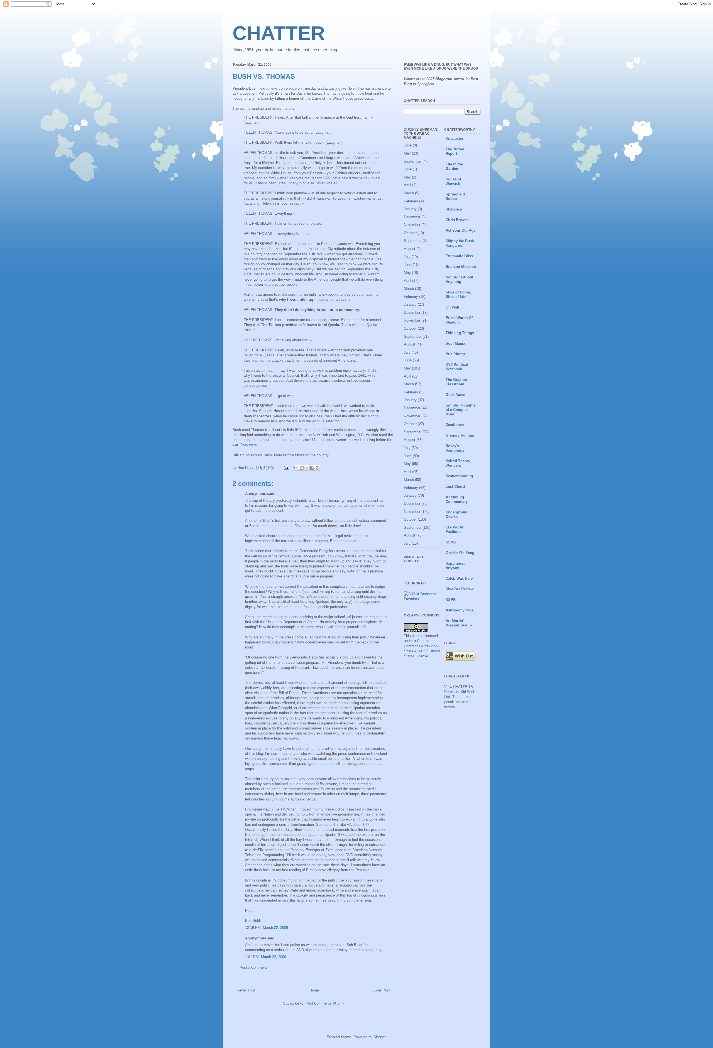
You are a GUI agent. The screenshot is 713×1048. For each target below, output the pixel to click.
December (412, 217)
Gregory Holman (460, 435)
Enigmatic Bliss (459, 256)
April (407, 185)
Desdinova (455, 425)
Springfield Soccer (455, 196)
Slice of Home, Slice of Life (458, 294)
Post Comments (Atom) (325, 1003)
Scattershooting (459, 476)
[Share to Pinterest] (317, 468)
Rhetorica (454, 209)
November (412, 225)
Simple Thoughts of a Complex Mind (460, 409)
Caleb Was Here (459, 578)
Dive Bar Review (459, 589)
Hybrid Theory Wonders (458, 463)
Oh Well (452, 307)
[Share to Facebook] (312, 468)
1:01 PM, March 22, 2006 (265, 957)
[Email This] (296, 468)
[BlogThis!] (301, 468)
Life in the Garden (454, 166)
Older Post (381, 990)
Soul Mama (455, 343)
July (407, 257)
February (411, 201)
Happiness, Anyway (455, 565)
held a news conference (277, 88)
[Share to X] (307, 468)
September (412, 161)
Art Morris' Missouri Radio (459, 623)
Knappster (454, 138)
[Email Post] (286, 468)
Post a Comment (253, 967)
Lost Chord (455, 486)
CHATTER (279, 33)
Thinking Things (460, 333)
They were (248, 445)
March (409, 193)
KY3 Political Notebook (457, 367)
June (408, 145)
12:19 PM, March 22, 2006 (266, 927)
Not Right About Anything (459, 279)
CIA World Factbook (454, 529)
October (410, 233)
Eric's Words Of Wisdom (459, 320)
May (407, 153)
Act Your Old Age (460, 230)
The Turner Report (455, 151)
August (409, 249)
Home (314, 990)
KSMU (451, 542)
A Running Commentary (457, 499)
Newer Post (246, 990)
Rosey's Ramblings (455, 448)
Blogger (379, 1037)
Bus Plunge (456, 354)
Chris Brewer (457, 220)
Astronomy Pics (459, 610)
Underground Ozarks (457, 514)
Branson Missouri (461, 267)
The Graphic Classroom (456, 382)
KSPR (451, 600)
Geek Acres (455, 395)
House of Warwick (453, 181)
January (410, 209)
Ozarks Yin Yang (460, 553)
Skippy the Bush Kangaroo (460, 243)
